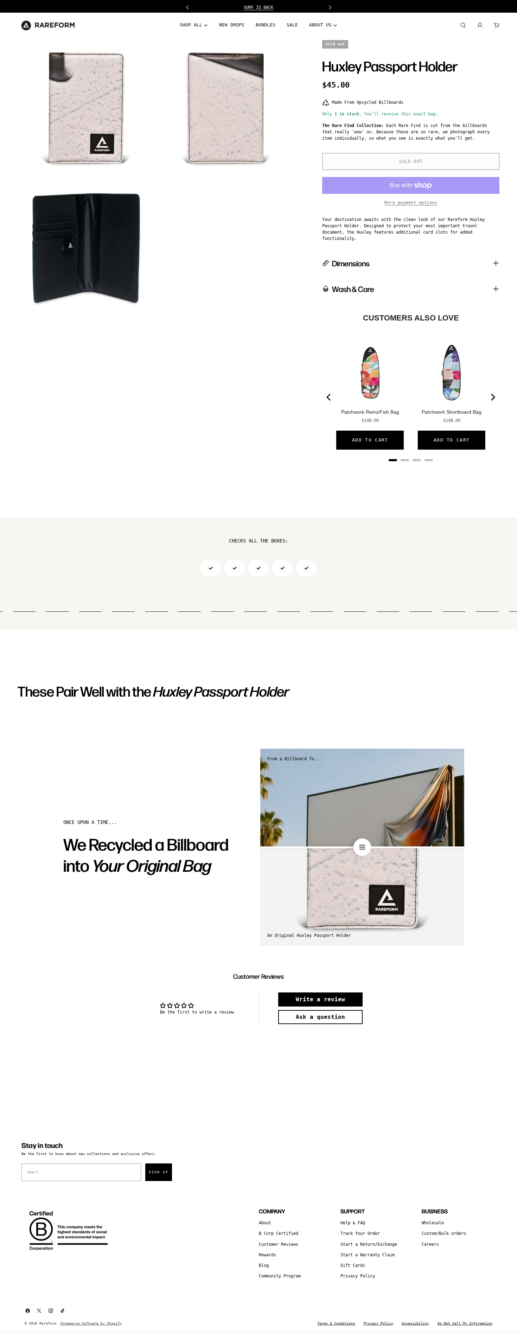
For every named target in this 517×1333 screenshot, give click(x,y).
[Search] (463, 25)
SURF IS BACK (258, 7)
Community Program (280, 1276)
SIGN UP (158, 1172)
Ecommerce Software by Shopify (91, 1323)
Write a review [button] (320, 999)
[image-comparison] (362, 847)
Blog (264, 1265)
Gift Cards (352, 1265)
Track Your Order (360, 1233)
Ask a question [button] (320, 1017)
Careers (430, 1244)
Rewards (267, 1254)
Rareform (47, 1323)
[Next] (492, 397)
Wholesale (433, 1222)
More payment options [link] (410, 202)
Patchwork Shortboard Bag (451, 412)
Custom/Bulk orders (444, 1233)
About (265, 1222)
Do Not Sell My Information (465, 1323)
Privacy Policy (357, 1276)
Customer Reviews (278, 1244)
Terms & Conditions (336, 1323)
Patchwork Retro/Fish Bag (370, 412)
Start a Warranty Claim (367, 1254)
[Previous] (329, 397)
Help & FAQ (352, 1222)
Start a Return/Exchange (368, 1244)
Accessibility (415, 1323)
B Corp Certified (278, 1233)
